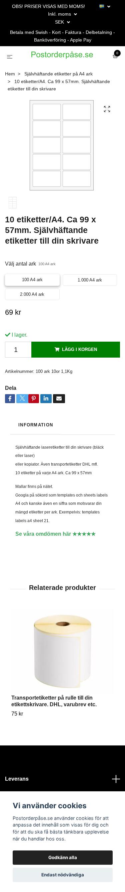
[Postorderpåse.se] (61, 70)
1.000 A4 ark (90, 307)
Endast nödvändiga (62, 874)
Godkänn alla (62, 857)
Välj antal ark (30, 291)
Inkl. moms (60, 14)
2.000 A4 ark (32, 321)
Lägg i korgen (79, 377)
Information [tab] (35, 452)
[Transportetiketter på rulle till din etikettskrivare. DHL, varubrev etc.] (62, 679)
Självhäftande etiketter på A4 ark (58, 101)
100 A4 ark (32, 307)
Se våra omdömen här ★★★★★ (55, 561)
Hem (10, 101)
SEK (60, 22)
